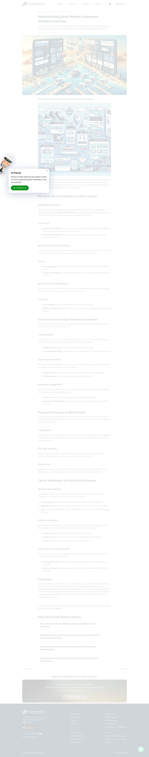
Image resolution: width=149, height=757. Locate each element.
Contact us (21, 188)
